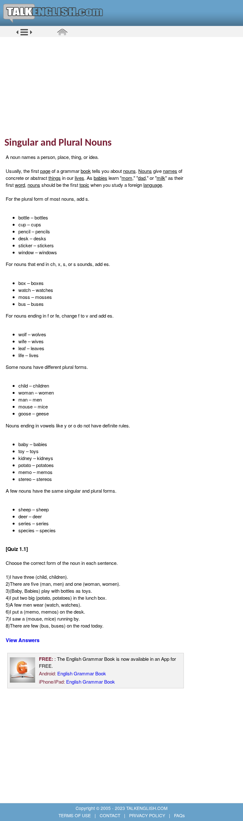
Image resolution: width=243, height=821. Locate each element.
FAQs (179, 815)
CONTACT (110, 815)
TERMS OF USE (75, 815)
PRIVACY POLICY (147, 815)
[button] (24, 34)
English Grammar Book (81, 673)
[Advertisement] (123, 87)
